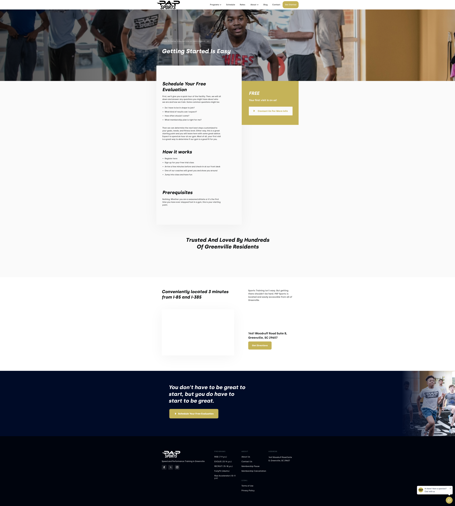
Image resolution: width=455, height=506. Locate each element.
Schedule (230, 5)
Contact (276, 5)
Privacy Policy (248, 490)
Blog (265, 5)
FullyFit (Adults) (221, 471)
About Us (245, 457)
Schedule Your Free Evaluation (196, 413)
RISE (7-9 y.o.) (220, 457)
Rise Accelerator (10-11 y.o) (225, 477)
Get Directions (260, 345)
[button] (215, 4)
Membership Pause (250, 466)
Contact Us (246, 461)
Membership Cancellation (253, 471)
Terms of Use (247, 486)
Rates (242, 5)
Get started (290, 5)
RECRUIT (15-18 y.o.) (223, 466)
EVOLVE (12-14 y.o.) (223, 461)
